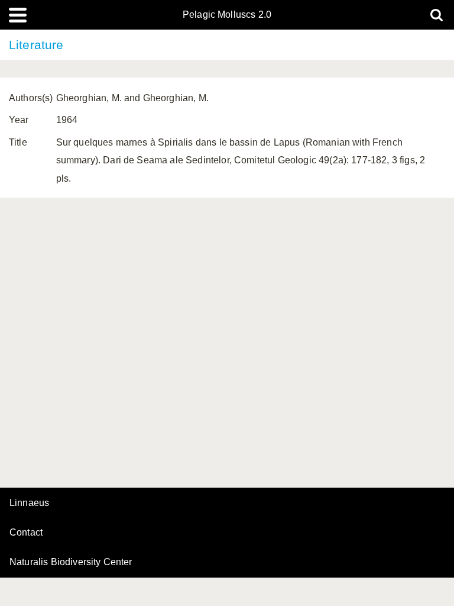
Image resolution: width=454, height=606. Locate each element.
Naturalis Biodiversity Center (70, 562)
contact (26, 532)
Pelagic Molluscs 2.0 (227, 15)
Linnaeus (29, 503)
